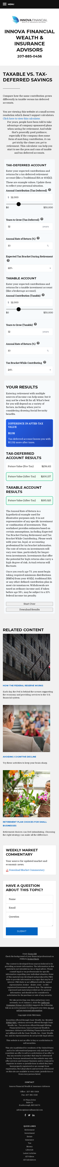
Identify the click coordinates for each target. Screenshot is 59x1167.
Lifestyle (29, 1150)
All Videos (29, 1157)
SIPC (15, 1023)
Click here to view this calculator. (22, 118)
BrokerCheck (33, 959)
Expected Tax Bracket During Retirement (29, 259)
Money (29, 1147)
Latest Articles (29, 1153)
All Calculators (29, 1160)
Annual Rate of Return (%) (23, 238)
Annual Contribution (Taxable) (25, 295)
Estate (29, 1137)
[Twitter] (29, 1115)
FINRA (9, 1023)
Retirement (29, 1130)
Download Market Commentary (26, 870)
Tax (29, 1143)
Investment (29, 1133)
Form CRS (32, 954)
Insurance (29, 1140)
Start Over (29, 604)
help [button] (49, 189)
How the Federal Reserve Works (23, 685)
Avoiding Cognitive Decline (19, 756)
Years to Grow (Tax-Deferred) (25, 219)
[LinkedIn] (33, 1115)
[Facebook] (25, 1115)
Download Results (29, 609)
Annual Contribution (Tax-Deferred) (28, 190)
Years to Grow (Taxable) (21, 324)
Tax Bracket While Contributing (26, 362)
